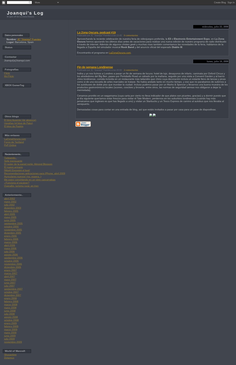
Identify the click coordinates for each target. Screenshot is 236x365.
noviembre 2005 (13, 229)
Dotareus (9, 357)
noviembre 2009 (13, 342)
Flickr (7, 73)
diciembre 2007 (12, 295)
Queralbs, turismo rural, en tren (21, 185)
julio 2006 (9, 251)
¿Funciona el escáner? (16, 182)
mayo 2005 (10, 217)
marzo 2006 (10, 242)
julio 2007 (9, 285)
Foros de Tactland (14, 142)
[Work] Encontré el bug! (17, 170)
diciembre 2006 (12, 267)
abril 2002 (9, 198)
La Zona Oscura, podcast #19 (96, 32)
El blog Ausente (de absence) (20, 120)
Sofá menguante (13, 161)
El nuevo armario (13, 167)
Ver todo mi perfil (11, 45)
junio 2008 (10, 310)
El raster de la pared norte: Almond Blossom (28, 164)
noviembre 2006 (13, 264)
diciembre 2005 (12, 232)
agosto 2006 (11, 254)
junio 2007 (10, 282)
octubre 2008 (11, 320)
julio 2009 (9, 338)
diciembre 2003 (12, 207)
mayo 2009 (10, 332)
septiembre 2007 (13, 289)
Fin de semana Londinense (95, 67)
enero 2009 (10, 323)
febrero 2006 (11, 239)
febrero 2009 (11, 326)
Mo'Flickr (9, 76)
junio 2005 (10, 220)
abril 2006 (9, 245)
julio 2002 (9, 204)
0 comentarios (131, 35)
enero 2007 (10, 270)
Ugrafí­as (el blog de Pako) (18, 123)
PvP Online (10, 145)
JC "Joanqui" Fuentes (29, 39)
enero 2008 (10, 298)
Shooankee (10, 354)
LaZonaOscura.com (120, 52)
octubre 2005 (11, 226)
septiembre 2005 (13, 223)
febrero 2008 (11, 301)
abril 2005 (9, 214)
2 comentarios (131, 70)
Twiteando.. (10, 157)
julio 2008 (9, 314)
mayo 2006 (10, 248)
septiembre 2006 (13, 257)
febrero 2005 (11, 211)
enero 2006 (10, 236)
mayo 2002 (10, 201)
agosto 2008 (11, 317)
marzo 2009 (10, 329)
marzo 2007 (10, 273)
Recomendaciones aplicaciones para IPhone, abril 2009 (34, 173)
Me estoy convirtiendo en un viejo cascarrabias (29, 179)
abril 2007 (9, 276)
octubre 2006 (11, 261)
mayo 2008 (10, 307)
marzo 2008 (10, 304)
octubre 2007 (11, 292)
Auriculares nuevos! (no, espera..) (22, 176)
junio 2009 (10, 335)
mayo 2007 (10, 279)
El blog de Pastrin (13, 126)
